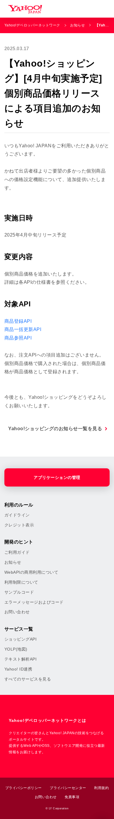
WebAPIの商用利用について (31, 572)
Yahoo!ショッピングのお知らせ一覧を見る (55, 428)
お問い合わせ (17, 611)
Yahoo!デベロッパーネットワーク (32, 25)
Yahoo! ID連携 (18, 669)
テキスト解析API (20, 659)
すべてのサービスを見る (27, 679)
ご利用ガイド (17, 552)
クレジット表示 (19, 525)
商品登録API (18, 321)
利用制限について (21, 582)
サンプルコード (19, 592)
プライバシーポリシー (23, 788)
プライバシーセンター (68, 788)
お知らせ (77, 25)
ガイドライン (17, 515)
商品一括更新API (22, 329)
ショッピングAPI (20, 639)
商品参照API (18, 337)
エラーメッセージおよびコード (34, 602)
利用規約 (101, 788)
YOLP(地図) (15, 649)
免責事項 (72, 797)
